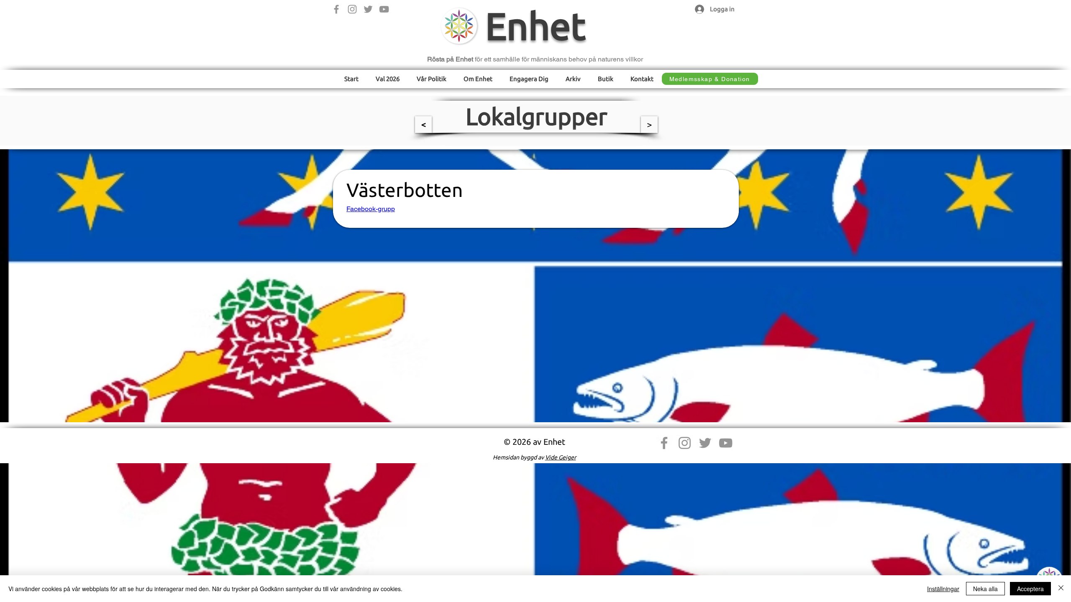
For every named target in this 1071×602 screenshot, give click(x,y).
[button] (431, 78)
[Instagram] (352, 9)
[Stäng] (1061, 588)
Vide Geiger (560, 457)
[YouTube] (384, 9)
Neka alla (985, 588)
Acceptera (1030, 588)
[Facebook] (336, 9)
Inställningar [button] (943, 588)
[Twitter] (368, 9)
